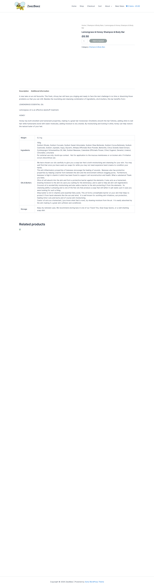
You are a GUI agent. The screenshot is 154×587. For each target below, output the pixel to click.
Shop (82, 6)
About (107, 6)
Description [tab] (24, 91)
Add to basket (98, 41)
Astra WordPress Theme (94, 582)
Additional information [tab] (40, 91)
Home (74, 6)
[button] (111, 6)
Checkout (91, 6)
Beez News (119, 6)
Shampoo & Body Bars (95, 25)
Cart (100, 6)
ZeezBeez (33, 6)
